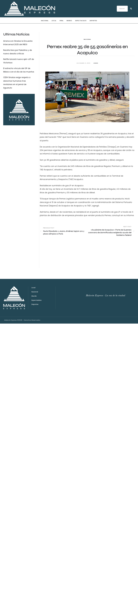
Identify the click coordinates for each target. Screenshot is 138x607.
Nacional (44, 21)
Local (54, 21)
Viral (61, 21)
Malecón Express (10, 320)
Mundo (69, 21)
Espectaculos (80, 21)
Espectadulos (36, 300)
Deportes (93, 21)
